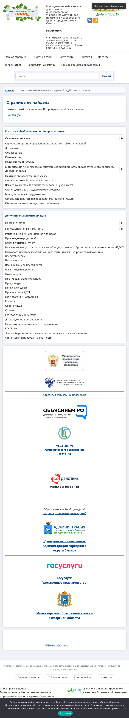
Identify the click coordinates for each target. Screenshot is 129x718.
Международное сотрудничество (25, 194)
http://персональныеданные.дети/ (64, 513)
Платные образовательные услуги (26, 176)
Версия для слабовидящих (108, 6)
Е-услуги (10, 301)
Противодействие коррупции (23, 278)
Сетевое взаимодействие (20, 315)
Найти (106, 76)
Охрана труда (13, 306)
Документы (12, 148)
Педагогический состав (19, 161)
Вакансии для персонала (20, 269)
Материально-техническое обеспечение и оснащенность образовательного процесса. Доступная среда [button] (59, 169)
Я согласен (65, 713)
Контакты (86, 57)
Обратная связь (43, 57)
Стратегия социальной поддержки (64, 395)
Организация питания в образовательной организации (39, 198)
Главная (9, 90)
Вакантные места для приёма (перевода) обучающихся (39, 185)
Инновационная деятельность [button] (24, 228)
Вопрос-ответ (12, 65)
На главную (13, 115)
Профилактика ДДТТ (17, 292)
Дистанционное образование (23, 319)
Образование (13, 152)
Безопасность (13, 260)
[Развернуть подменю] (121, 138)
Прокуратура (13, 283)
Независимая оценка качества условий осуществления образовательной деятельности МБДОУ (64, 247)
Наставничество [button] (15, 223)
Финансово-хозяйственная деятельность (30, 180)
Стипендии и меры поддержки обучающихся (33, 189)
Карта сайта (66, 57)
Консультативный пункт (20, 243)
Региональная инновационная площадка (30, 234)
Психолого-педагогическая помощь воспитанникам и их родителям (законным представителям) (54, 254)
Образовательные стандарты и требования (32, 203)
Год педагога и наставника (21, 297)
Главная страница (15, 57)
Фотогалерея (13, 274)
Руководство (13, 157)
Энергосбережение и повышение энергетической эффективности (46, 333)
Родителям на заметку (41, 65)
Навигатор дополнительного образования (31, 324)
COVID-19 (11, 328)
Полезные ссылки (16, 287)
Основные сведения (17, 138)
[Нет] (125, 708)
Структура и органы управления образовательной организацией (45, 143)
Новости (103, 57)
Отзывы (10, 310)
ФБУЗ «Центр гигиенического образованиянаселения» (64, 449)
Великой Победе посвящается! (24, 265)
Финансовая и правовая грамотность (28, 337)
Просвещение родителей (20, 238)
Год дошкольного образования (80, 65)
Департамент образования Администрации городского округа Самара (64, 545)
